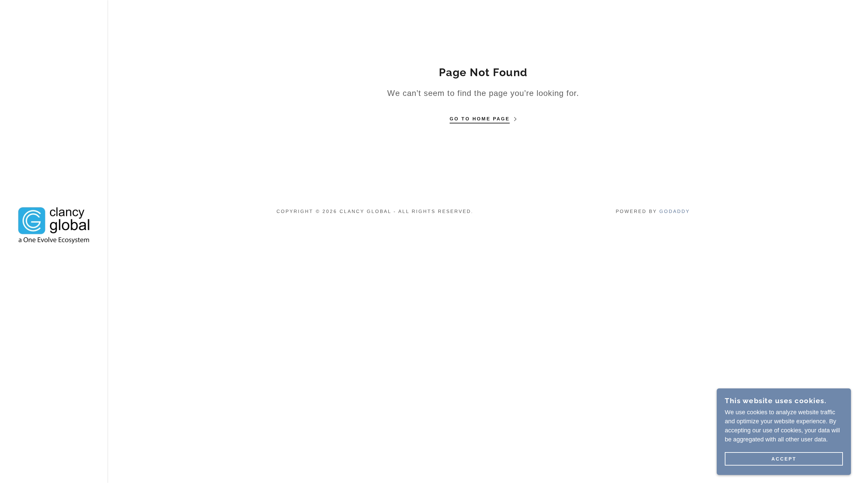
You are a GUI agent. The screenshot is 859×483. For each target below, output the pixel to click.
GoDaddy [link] (674, 211)
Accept (784, 459)
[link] (53, 224)
